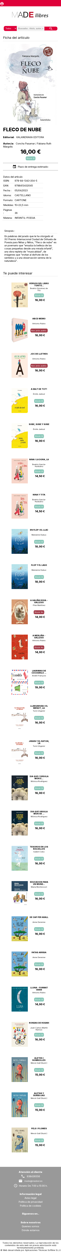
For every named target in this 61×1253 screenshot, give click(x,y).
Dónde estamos (31, 1230)
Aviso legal (30, 1197)
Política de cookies (30, 1205)
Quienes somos (30, 1226)
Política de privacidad (30, 1201)
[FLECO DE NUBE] (30, 84)
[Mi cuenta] (2, 3)
